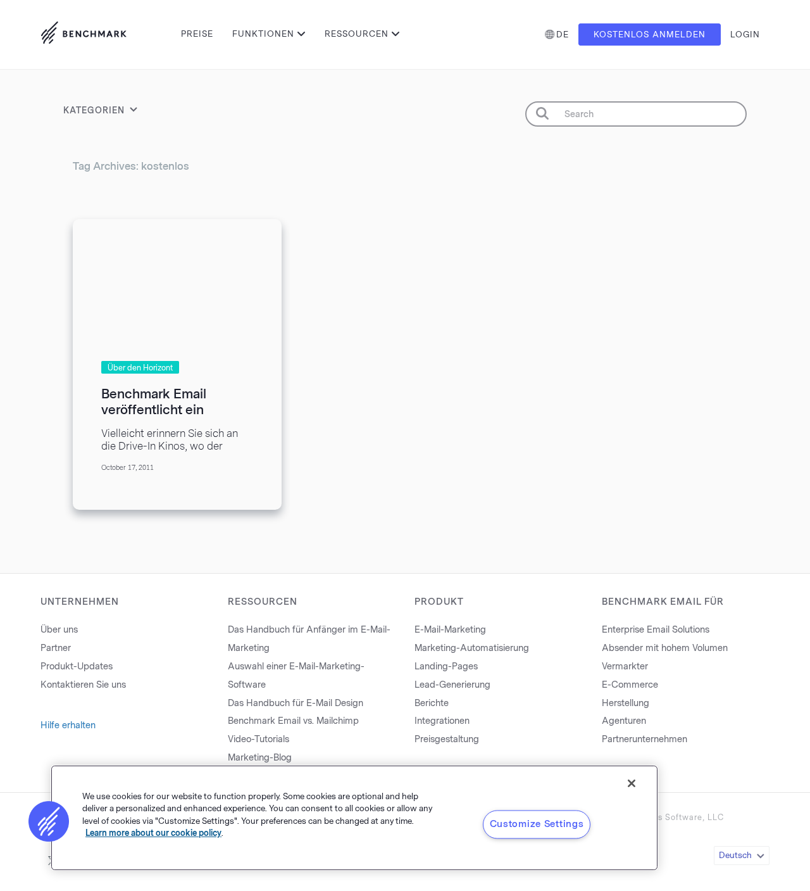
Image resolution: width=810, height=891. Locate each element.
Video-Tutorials (258, 739)
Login (745, 34)
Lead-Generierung (452, 684)
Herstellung (625, 703)
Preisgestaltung (446, 739)
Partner (55, 648)
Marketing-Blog (260, 757)
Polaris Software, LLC (679, 817)
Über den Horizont (140, 367)
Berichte (431, 703)
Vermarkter (625, 666)
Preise (197, 34)
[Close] (631, 783)
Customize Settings (537, 824)
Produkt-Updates (76, 666)
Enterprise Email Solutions (655, 629)
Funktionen (263, 34)
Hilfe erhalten (68, 725)
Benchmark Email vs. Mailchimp (293, 721)
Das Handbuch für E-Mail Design (295, 703)
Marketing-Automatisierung (471, 648)
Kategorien (94, 110)
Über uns (59, 629)
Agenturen (624, 721)
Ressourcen (357, 34)
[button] (48, 821)
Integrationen (442, 721)
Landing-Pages (446, 666)
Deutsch (735, 855)
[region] (354, 818)
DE (562, 34)
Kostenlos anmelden (650, 34)
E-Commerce (630, 684)
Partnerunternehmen (644, 739)
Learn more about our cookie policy (153, 833)
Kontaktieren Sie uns (83, 684)
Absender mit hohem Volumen (665, 648)
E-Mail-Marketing (450, 629)
